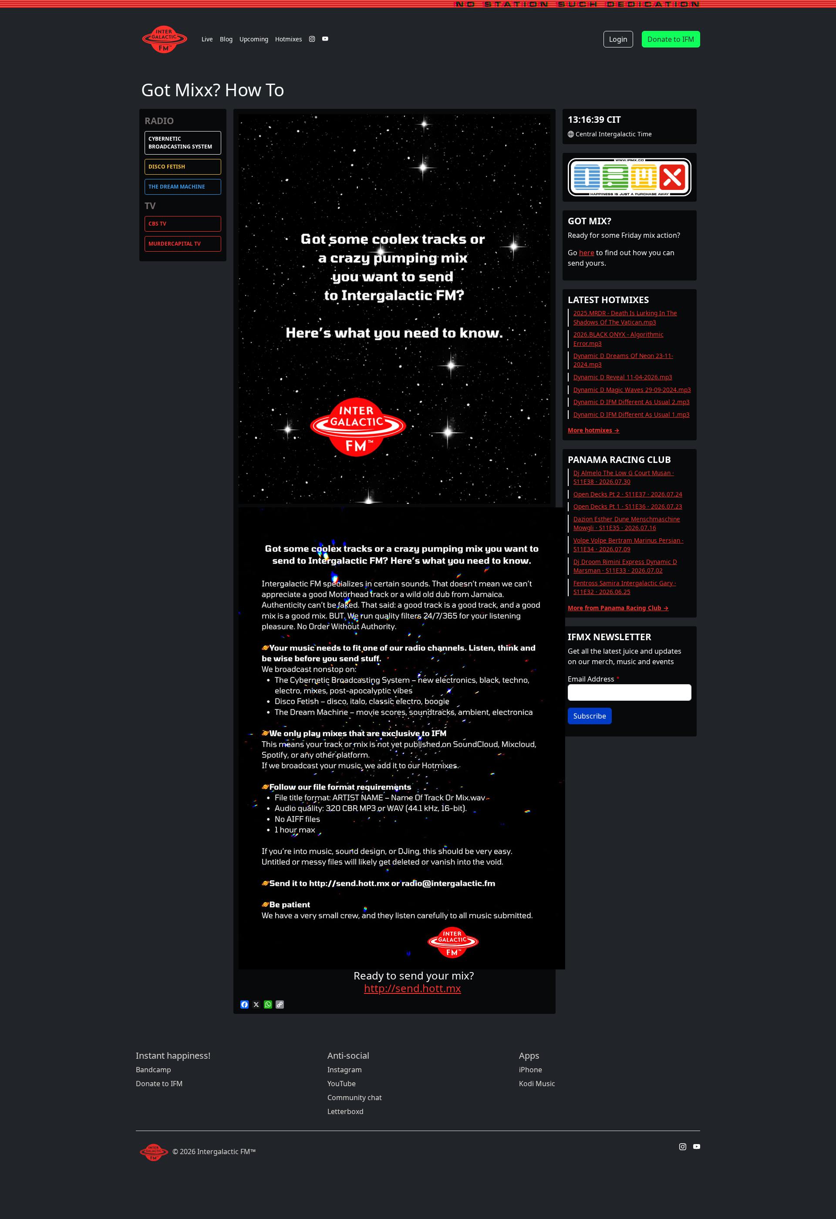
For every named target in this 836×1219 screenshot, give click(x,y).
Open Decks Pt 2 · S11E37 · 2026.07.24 (627, 494)
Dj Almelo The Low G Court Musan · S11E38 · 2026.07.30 (623, 477)
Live (207, 39)
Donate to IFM (670, 39)
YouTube (341, 1083)
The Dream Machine (176, 186)
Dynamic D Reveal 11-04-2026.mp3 (622, 377)
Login (618, 39)
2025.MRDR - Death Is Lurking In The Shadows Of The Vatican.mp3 (625, 317)
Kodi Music (537, 1083)
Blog (226, 39)
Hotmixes (288, 39)
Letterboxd (345, 1111)
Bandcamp (153, 1069)
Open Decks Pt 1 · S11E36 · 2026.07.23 (627, 506)
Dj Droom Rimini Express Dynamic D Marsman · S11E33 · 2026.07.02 (625, 565)
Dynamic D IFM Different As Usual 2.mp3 (631, 402)
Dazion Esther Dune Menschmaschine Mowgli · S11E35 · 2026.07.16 (626, 523)
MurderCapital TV (174, 243)
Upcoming (253, 39)
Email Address (591, 679)
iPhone (530, 1069)
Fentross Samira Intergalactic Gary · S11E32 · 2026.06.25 (624, 587)
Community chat (354, 1097)
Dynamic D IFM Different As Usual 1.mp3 (631, 414)
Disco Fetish (166, 166)
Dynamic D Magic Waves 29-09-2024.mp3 (632, 389)
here (586, 252)
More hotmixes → (594, 430)
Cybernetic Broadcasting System (180, 142)
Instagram (344, 1069)
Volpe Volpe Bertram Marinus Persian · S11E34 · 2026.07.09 (628, 544)
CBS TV (157, 223)
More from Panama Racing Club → (618, 608)
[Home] (167, 39)
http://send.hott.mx (412, 988)
